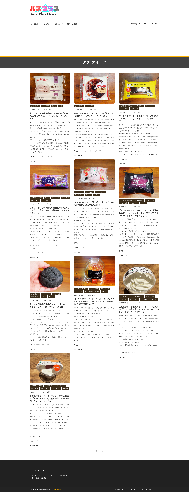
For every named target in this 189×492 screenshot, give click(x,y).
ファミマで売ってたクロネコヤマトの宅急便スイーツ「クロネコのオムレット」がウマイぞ (138, 118)
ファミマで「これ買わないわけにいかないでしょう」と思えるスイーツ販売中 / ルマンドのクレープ (49, 210)
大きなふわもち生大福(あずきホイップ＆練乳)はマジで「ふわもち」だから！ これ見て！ (49, 116)
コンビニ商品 (45, 106)
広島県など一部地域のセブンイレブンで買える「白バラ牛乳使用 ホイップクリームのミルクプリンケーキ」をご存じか (139, 309)
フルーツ (88, 195)
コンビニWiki (55, 197)
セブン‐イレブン (100, 192)
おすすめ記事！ (35, 106)
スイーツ (37, 156)
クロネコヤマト (124, 108)
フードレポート (79, 195)
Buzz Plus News (43, 14)
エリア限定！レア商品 (126, 106)
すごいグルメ (46, 24)
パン (94, 151)
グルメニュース (150, 106)
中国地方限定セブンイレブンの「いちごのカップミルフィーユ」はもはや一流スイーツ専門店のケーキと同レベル (49, 398)
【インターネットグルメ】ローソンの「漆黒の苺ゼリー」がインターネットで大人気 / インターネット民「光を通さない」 (138, 213)
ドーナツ (88, 151)
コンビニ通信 (47, 110)
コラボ (37, 253)
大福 (60, 106)
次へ (103, 451)
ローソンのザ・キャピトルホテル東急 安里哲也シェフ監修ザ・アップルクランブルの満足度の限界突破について (94, 301)
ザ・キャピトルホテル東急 (92, 291)
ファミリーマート (47, 156)
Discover (33, 161)
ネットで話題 (34, 24)
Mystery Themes (56, 490)
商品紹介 (54, 106)
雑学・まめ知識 (72, 24)
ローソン (143, 203)
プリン (133, 353)
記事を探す (154, 24)
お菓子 (47, 197)
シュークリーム (39, 344)
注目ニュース (59, 24)
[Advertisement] (94, 42)
